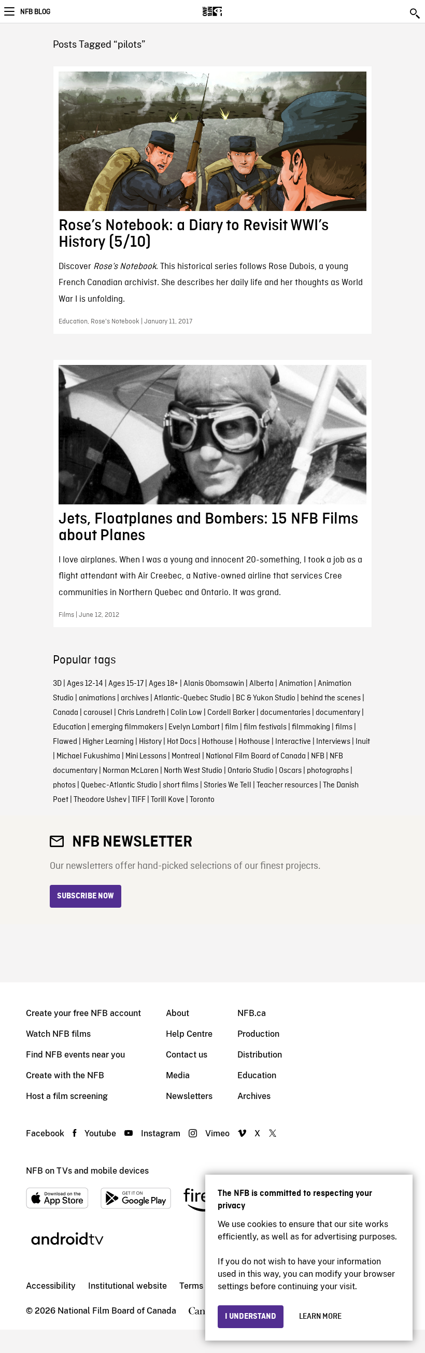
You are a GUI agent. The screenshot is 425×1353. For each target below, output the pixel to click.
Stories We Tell (227, 785)
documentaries (285, 713)
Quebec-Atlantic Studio (119, 785)
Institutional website (127, 1286)
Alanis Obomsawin (213, 684)
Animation (296, 684)
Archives (254, 1096)
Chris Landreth (141, 713)
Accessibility (51, 1286)
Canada (65, 713)
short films (181, 785)
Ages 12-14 (85, 684)
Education (69, 727)
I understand (250, 1317)
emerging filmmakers (127, 727)
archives (135, 698)
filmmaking (311, 727)
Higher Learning (108, 742)
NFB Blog (35, 12)
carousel (97, 713)
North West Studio (193, 771)
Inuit (363, 742)
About (177, 1013)
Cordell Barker (231, 713)
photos (64, 785)
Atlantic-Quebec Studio (192, 698)
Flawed (65, 742)
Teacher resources (287, 785)
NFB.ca (251, 1013)
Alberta (261, 684)
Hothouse (217, 742)
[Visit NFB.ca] (230, 11)
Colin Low (186, 713)
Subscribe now (85, 896)
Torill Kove (168, 800)
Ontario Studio (251, 771)
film (231, 727)
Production (258, 1034)
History (150, 742)
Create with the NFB (65, 1075)
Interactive (293, 742)
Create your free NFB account (83, 1013)
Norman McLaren (131, 771)
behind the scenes (331, 698)
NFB (317, 756)
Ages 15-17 (126, 684)
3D (57, 684)
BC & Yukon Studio (265, 698)
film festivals (265, 727)
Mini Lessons (145, 756)
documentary (338, 713)
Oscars (290, 771)
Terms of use (204, 1286)
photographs (328, 771)
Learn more (320, 1317)
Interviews (333, 742)
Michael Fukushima (88, 756)
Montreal (186, 756)
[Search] (415, 13)
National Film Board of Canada (256, 756)
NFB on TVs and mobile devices (87, 1171)
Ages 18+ (163, 684)
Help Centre (189, 1034)
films (343, 727)
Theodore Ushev (100, 800)
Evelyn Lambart (194, 727)
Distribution (259, 1055)
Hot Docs (181, 742)
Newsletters (189, 1096)
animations (97, 698)
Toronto (202, 800)
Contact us (186, 1055)
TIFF (139, 800)
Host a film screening (67, 1096)
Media (178, 1075)
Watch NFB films (58, 1034)
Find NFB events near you (75, 1055)
